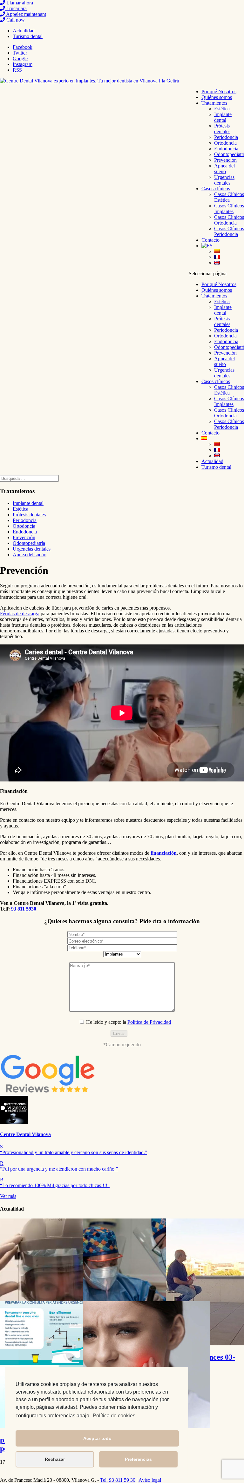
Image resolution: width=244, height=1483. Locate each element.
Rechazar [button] (55, 1459)
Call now (15, 20)
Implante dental (223, 117)
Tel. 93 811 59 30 (117, 1480)
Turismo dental (28, 36)
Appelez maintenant (25, 14)
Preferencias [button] (138, 1459)
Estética (222, 108)
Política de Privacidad (149, 1022)
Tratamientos (214, 103)
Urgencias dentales (224, 180)
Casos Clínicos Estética (229, 197)
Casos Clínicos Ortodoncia (229, 219)
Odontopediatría (29, 543)
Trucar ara (16, 8)
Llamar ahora (19, 2)
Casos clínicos (215, 188)
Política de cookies (114, 1415)
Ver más (8, 1196)
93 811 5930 (23, 908)
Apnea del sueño (224, 168)
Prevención (225, 160)
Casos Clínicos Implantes (229, 208)
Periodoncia (226, 137)
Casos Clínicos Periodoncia (229, 231)
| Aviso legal (149, 1480)
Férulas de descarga (19, 613)
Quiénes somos (216, 97)
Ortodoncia (225, 143)
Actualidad (24, 30)
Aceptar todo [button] (97, 1438)
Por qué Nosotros (218, 91)
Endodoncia (226, 148)
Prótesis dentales (222, 128)
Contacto (210, 240)
